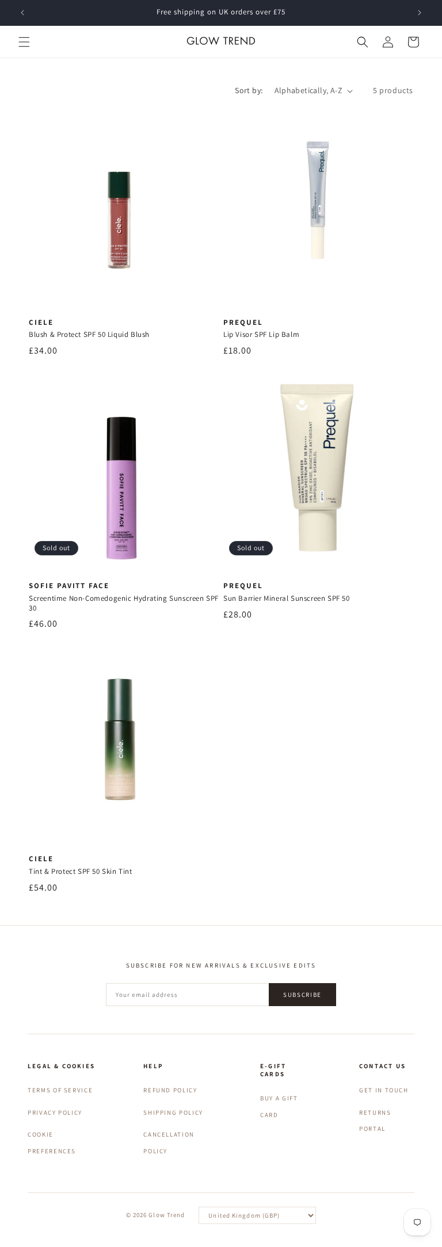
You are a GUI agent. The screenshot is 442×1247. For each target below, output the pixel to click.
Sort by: (248, 90)
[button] (24, 42)
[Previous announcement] (22, 12)
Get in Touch (384, 1090)
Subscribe (302, 995)
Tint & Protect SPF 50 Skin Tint (80, 871)
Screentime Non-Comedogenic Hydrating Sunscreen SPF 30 (124, 603)
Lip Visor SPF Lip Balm (261, 334)
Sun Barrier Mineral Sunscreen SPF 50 (286, 598)
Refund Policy (170, 1090)
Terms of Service (60, 1090)
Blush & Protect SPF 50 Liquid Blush (89, 334)
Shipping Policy (173, 1112)
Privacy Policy (55, 1112)
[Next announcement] (419, 12)
